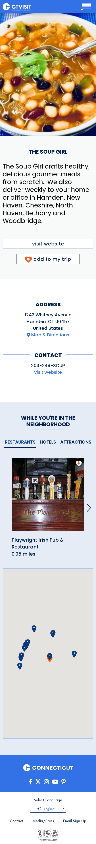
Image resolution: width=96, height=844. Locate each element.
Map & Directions (50, 335)
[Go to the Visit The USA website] (48, 834)
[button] (49, 656)
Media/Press (43, 821)
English (48, 808)
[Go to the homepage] (17, 6)
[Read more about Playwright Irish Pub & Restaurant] (48, 497)
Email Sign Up (74, 821)
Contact (16, 821)
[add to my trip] (79, 463)
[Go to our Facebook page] (30, 782)
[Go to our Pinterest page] (63, 782)
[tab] (20, 442)
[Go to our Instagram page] (46, 782)
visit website (48, 244)
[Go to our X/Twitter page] (38, 782)
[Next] (88, 507)
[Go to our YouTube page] (55, 782)
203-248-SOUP (48, 365)
